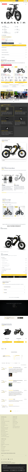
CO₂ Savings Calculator (4, 435)
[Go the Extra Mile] (15, 147)
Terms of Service (3, 447)
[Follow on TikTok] (10, 459)
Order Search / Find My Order (16, 426)
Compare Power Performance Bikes (5, 421)
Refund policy (2, 462)
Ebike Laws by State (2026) (4, 431)
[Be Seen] (20, 148)
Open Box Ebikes (3, 422)
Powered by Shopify (9, 461)
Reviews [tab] (2, 348)
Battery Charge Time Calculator (4, 434)
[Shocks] (10, 150)
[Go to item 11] (17, 22)
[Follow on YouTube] (8, 459)
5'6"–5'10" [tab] (6, 204)
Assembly (14, 292)
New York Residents (3, 446)
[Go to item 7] (5, 22)
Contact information (3, 463)
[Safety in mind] (21, 152)
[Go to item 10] (14, 22)
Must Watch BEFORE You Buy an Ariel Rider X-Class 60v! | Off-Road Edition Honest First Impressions (7, 99)
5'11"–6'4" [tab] (10, 204)
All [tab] (3, 204)
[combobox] (11, 363)
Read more (16, 372)
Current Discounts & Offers (4, 425)
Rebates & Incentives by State (4, 427)
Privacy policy (6, 462)
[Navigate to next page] (19, 411)
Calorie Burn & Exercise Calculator (5, 436)
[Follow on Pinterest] (6, 459)
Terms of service (9, 462)
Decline (21, 470)
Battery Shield (7, 338)
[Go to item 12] (20, 22)
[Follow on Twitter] (3, 459)
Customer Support (15, 418)
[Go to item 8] (8, 22)
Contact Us (14, 425)
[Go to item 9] (11, 22)
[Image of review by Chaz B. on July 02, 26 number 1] (10, 374)
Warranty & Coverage (15, 422)
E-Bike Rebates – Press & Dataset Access (5, 445)
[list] (14, 211)
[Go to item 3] (2, 22)
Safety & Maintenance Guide (16, 427)
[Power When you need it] (5, 152)
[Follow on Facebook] (1, 459)
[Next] (26, 90)
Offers (16, 0)
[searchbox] (3, 363)
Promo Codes (2, 426)
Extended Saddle (19, 338)
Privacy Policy (22, 468)
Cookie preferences (13, 463)
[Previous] (25, 90)
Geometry (14, 289)
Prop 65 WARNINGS (17, 297)
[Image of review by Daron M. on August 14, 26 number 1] (10, 384)
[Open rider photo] (8, 211)
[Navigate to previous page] (9, 411)
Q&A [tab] (5, 348)
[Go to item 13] (24, 22)
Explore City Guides (3, 432)
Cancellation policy (8, 463)
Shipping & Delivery (15, 421)
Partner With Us (3, 443)
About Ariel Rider (3, 440)
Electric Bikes (2, 418)
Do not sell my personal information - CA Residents (5, 450)
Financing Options (3, 423)
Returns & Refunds (15, 423)
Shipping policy (13, 462)
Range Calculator (3, 430)
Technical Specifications (14, 286)
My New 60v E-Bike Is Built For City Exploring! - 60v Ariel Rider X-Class (20, 99)
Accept (14, 470)
